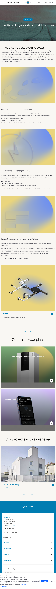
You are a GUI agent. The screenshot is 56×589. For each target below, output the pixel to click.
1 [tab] (27, 331)
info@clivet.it (11, 525)
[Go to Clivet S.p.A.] (28, 2)
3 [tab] (30, 494)
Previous (25, 331)
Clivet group (7, 560)
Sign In (51, 2)
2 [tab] (29, 331)
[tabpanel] (28, 296)
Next (31, 331)
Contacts (6, 554)
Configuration (35, 581)
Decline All (52, 581)
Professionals (7, 548)
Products (6, 542)
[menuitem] (9, 2)
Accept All (44, 581)
